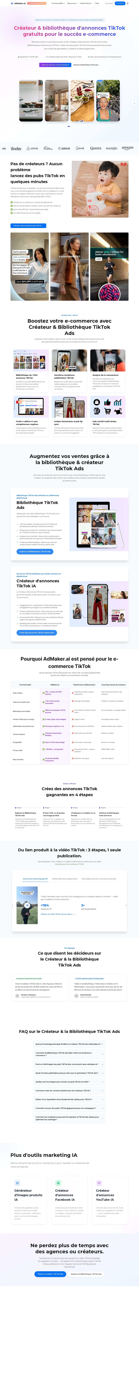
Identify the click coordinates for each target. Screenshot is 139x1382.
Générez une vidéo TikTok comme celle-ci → (57, 914)
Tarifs (97, 3)
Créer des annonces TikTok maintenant (55, 65)
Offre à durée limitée (36, 3)
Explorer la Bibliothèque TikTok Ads (35, 552)
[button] (128, 3)
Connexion (109, 3)
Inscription (120, 3)
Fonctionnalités (57, 3)
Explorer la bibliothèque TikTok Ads (87, 65)
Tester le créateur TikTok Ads (50, 1274)
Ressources (71, 3)
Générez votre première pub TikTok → (28, 226)
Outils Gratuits (85, 3)
